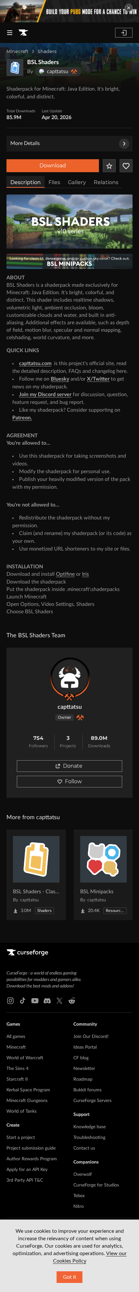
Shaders (47, 51)
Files (54, 182)
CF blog (81, 1058)
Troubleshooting (89, 1137)
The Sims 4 (17, 1068)
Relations (106, 182)
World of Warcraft (24, 1058)
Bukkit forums (87, 1090)
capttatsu (70, 707)
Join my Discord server (45, 394)
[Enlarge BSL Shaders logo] (14, 67)
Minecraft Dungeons (27, 1100)
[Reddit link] (72, 1001)
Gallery (77, 182)
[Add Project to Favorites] (109, 165)
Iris (85, 574)
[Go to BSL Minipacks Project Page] (103, 875)
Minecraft (17, 51)
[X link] (59, 1001)
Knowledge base (89, 1127)
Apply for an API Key (27, 1169)
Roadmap (82, 1079)
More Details (25, 143)
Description (25, 182)
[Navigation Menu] (9, 32)
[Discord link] (47, 1001)
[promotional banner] (69, 11)
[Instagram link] (10, 1001)
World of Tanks (21, 1111)
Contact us (84, 1148)
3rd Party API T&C (24, 1180)
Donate (72, 766)
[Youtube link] (35, 1001)
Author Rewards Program (31, 1159)
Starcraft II (17, 1079)
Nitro (78, 1206)
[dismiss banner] (129, 8)
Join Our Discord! (91, 1036)
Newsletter (84, 1068)
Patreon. (22, 417)
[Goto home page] (23, 33)
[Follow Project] (126, 165)
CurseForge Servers (92, 1100)
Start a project (20, 1137)
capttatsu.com (35, 363)
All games (15, 1036)
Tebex (79, 1196)
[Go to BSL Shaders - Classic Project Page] (36, 875)
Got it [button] (69, 1277)
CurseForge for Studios (96, 1185)
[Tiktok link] (23, 1001)
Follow (73, 781)
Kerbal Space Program (28, 1090)
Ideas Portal (85, 1047)
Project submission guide (31, 1148)
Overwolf (82, 1174)
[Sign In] (124, 33)
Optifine (65, 574)
